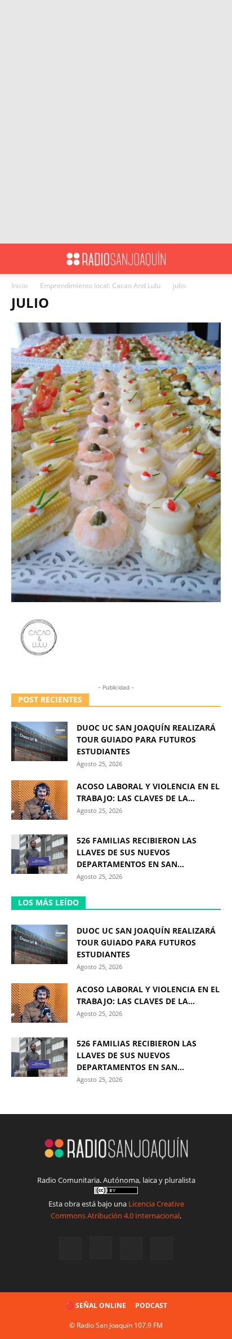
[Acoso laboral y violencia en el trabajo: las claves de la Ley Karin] (39, 800)
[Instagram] (101, 1247)
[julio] (116, 599)
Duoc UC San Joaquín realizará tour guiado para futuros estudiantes (146, 739)
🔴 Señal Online (95, 1305)
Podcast (151, 1305)
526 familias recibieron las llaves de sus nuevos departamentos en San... (137, 852)
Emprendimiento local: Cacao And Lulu (100, 285)
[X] (131, 1248)
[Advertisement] (116, 122)
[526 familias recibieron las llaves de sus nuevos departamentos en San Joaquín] (39, 854)
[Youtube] (161, 1248)
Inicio (19, 285)
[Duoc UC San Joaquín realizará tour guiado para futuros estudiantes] (39, 741)
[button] (19, 259)
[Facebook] (70, 1248)
